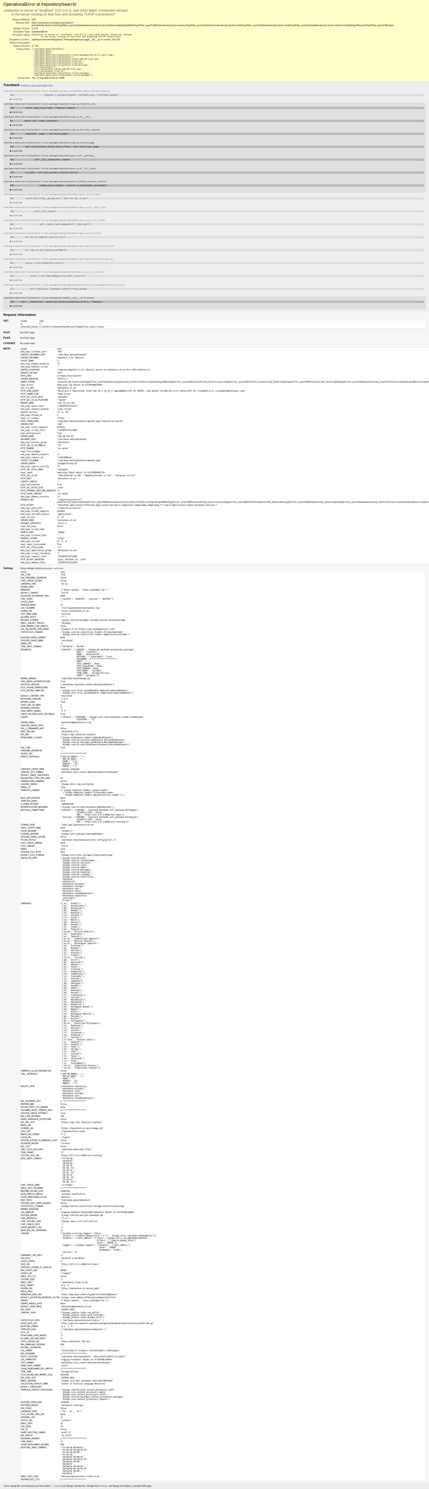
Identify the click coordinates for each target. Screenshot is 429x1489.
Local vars (16, 99)
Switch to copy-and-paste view (37, 85)
